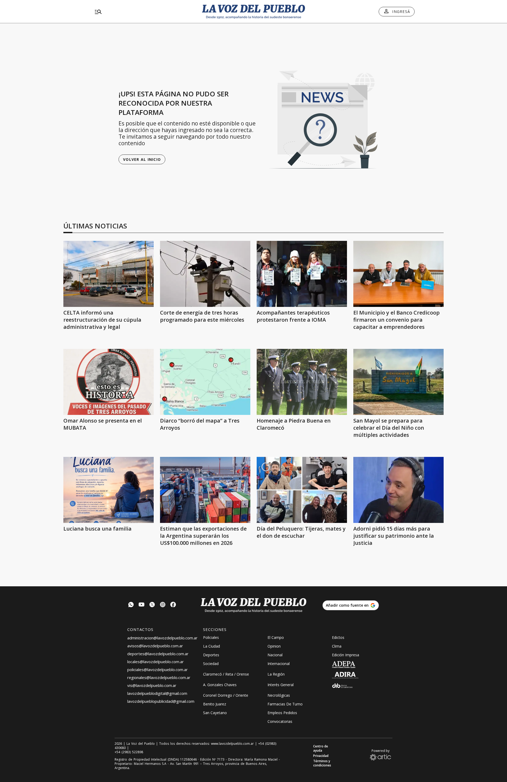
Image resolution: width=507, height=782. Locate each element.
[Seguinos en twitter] (152, 605)
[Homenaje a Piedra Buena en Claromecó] (302, 382)
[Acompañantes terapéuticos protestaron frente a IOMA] (302, 274)
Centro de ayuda (320, 748)
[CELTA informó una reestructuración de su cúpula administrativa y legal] (108, 274)
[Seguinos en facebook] (173, 605)
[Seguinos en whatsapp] (131, 605)
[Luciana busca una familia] (108, 490)
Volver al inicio (142, 159)
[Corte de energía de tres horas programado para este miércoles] (205, 274)
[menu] (143, 11)
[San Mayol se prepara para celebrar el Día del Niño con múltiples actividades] (398, 382)
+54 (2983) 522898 (129, 752)
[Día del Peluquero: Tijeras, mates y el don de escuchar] (302, 490)
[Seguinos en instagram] (163, 605)
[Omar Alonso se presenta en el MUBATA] (108, 382)
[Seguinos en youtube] (141, 605)
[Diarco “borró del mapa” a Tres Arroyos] (205, 382)
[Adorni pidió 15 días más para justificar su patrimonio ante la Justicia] (398, 490)
